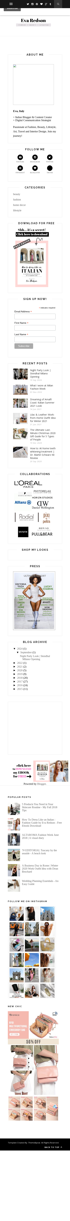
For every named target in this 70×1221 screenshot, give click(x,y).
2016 (20, 685)
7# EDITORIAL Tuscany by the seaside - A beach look (39, 852)
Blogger (41, 783)
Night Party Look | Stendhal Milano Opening (40, 373)
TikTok (50, 173)
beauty (16, 194)
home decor (19, 205)
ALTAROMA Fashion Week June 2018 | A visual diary (40, 836)
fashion (17, 199)
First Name (21, 323)
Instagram (35, 162)
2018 (20, 677)
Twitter (49, 162)
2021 (20, 666)
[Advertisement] (35, 728)
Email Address (23, 311)
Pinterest (20, 173)
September (26, 652)
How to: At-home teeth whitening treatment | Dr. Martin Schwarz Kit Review (43, 453)
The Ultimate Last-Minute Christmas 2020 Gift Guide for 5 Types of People (43, 434)
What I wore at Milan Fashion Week (41, 387)
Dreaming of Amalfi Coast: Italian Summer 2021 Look (42, 402)
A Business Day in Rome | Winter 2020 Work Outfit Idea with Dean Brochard (40, 868)
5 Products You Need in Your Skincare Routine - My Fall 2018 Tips (39, 807)
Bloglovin (35, 173)
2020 (20, 670)
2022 (20, 662)
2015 (20, 689)
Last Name (21, 334)
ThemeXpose (34, 1142)
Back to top (52, 1147)
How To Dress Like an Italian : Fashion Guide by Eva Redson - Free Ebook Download (42, 822)
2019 (20, 674)
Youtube (20, 162)
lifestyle (17, 210)
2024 (20, 648)
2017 (20, 681)
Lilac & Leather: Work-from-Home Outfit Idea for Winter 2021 (43, 418)
